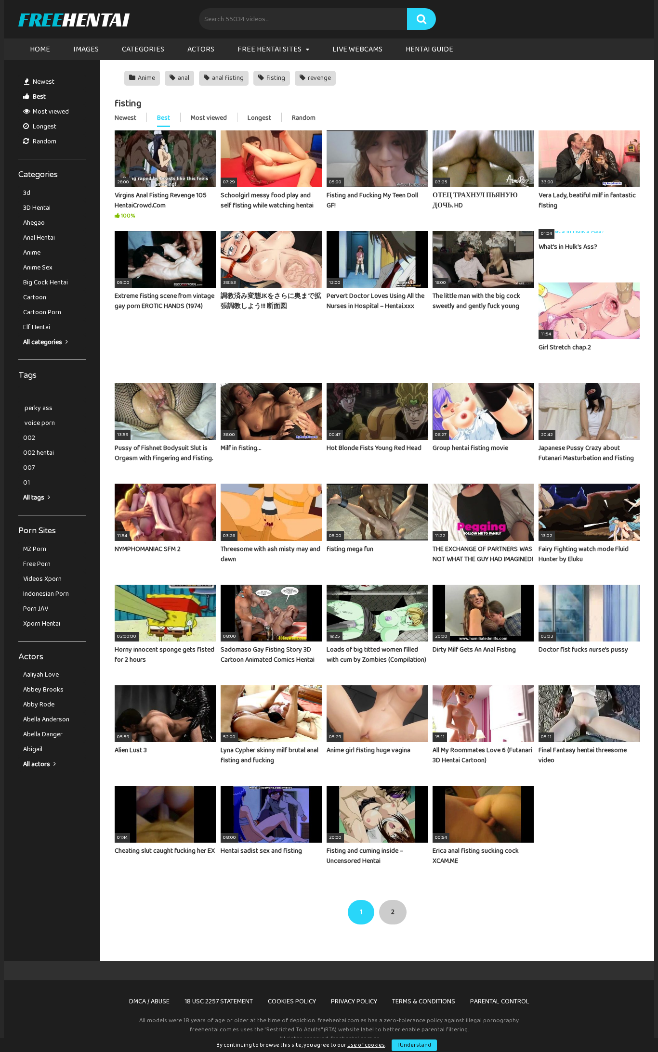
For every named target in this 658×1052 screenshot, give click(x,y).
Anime (31, 252)
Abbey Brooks (43, 689)
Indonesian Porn (46, 594)
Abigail (32, 749)
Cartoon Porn (42, 312)
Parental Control (499, 1001)
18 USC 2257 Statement (218, 1001)
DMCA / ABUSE (149, 1001)
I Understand (414, 1045)
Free (73, 19)
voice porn (39, 423)
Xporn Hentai (41, 623)
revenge (318, 78)
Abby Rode (38, 704)
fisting (275, 78)
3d (26, 193)
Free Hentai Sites (269, 49)
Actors (200, 49)
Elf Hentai (36, 327)
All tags (34, 497)
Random (43, 141)
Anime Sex (38, 267)
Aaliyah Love (41, 674)
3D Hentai (37, 208)
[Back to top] (626, 1023)
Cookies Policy (292, 1001)
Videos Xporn (42, 579)
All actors (37, 764)
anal (182, 78)
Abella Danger (43, 734)
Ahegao (34, 223)
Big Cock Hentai (45, 282)
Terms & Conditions (423, 1001)
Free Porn (37, 564)
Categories (143, 49)
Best (38, 96)
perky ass (38, 408)
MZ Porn (34, 549)
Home (40, 49)
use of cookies (366, 1045)
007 (29, 467)
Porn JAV (35, 608)
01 (26, 482)
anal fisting (227, 78)
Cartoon (34, 297)
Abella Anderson (46, 719)
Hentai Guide (429, 49)
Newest (42, 82)
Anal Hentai (39, 237)
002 (29, 438)
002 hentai (38, 453)
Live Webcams (357, 49)
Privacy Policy (354, 1001)
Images (86, 49)
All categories (43, 342)
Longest (43, 126)
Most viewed (50, 111)
